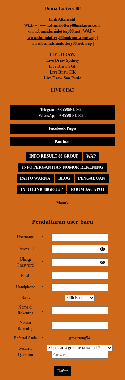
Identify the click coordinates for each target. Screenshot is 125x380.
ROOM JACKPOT (88, 189)
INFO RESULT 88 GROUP (53, 156)
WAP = (90, 31)
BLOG (64, 178)
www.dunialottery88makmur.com (70, 25)
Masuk (62, 203)
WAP (91, 156)
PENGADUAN (91, 178)
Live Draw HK (63, 72)
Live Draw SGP (62, 66)
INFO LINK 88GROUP (41, 189)
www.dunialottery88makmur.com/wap (61, 37)
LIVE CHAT (62, 90)
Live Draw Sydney (62, 60)
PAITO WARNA (35, 178)
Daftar (62, 371)
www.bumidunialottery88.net (54, 31)
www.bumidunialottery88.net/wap (61, 43)
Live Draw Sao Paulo (62, 78)
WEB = (31, 25)
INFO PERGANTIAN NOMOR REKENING (62, 167)
